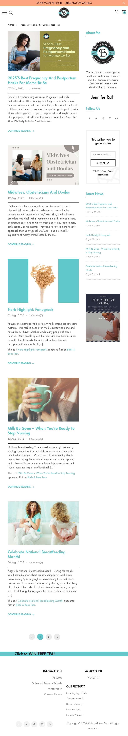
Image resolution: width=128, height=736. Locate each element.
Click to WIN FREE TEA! (35, 654)
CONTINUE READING (20, 131)
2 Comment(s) (36, 315)
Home (11, 25)
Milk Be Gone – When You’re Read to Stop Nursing (46, 473)
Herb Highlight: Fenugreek (32, 350)
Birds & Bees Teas (37, 477)
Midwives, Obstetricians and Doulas (103, 221)
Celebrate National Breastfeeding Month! (40, 601)
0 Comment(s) (35, 89)
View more (103, 318)
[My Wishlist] (117, 12)
